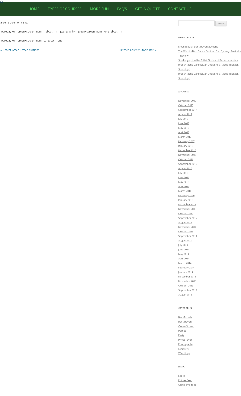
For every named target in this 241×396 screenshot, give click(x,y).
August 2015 (185, 222)
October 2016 (185, 159)
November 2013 (187, 281)
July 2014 (183, 245)
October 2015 (185, 213)
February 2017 (186, 141)
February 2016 (186, 195)
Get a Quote (147, 8)
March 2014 (184, 263)
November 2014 (187, 227)
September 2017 (187, 109)
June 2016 (183, 177)
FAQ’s (122, 8)
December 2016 (187, 150)
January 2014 (185, 272)
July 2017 (183, 118)
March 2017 (184, 136)
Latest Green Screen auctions (19, 50)
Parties (182, 330)
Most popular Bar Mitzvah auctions (198, 46)
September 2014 (187, 236)
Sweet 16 (183, 348)
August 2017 (185, 114)
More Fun (99, 8)
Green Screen (186, 326)
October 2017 (185, 105)
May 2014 (183, 254)
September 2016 (187, 164)
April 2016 (183, 186)
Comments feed (187, 384)
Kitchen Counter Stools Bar (138, 50)
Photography (185, 344)
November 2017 (187, 100)
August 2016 (185, 168)
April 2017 (183, 132)
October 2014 (185, 231)
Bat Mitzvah (185, 321)
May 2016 (183, 182)
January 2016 (185, 200)
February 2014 (186, 267)
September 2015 (187, 218)
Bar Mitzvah (185, 317)
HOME (33, 8)
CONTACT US (179, 8)
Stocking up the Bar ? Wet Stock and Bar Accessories (208, 60)
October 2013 (185, 285)
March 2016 (184, 191)
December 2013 (187, 276)
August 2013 (185, 294)
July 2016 (183, 173)
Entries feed (185, 380)
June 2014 (183, 249)
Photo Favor (185, 339)
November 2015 (187, 209)
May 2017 (183, 127)
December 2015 (187, 204)
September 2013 (187, 290)
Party (181, 335)
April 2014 (183, 258)
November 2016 (187, 154)
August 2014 (185, 240)
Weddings (184, 353)
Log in (181, 375)
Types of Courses (65, 8)
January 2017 (185, 145)
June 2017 (183, 123)
